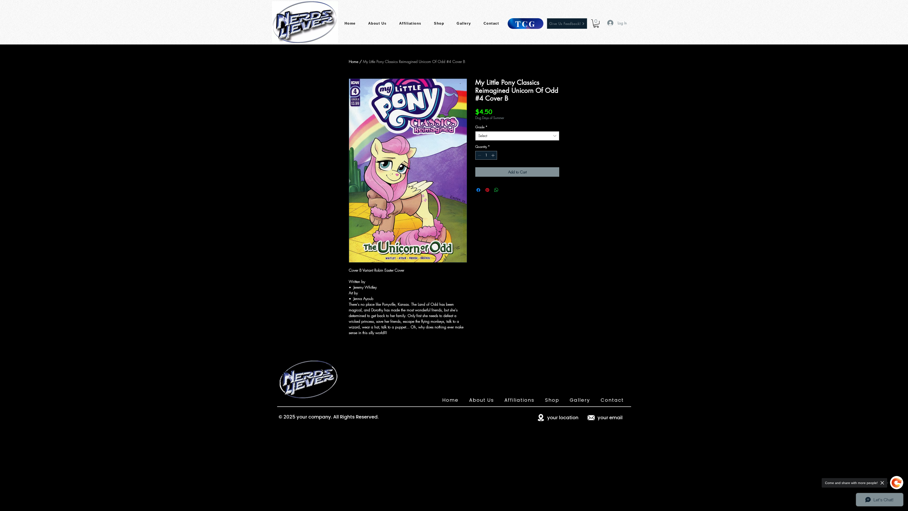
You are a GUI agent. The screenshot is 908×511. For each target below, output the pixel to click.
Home (353, 61)
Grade (481, 127)
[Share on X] (505, 190)
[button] (596, 23)
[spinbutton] (486, 155)
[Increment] (493, 155)
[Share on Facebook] (478, 190)
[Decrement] (479, 155)
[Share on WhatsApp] (496, 190)
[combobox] (517, 136)
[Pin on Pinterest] (487, 190)
